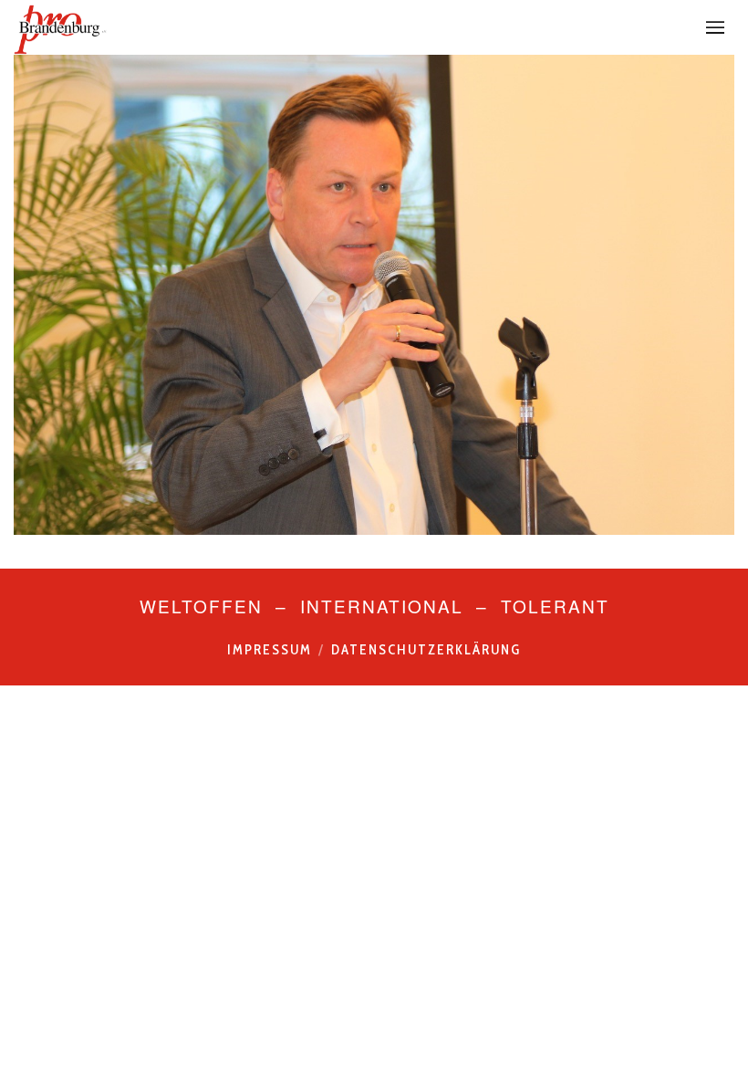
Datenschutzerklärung (426, 650)
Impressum (269, 650)
